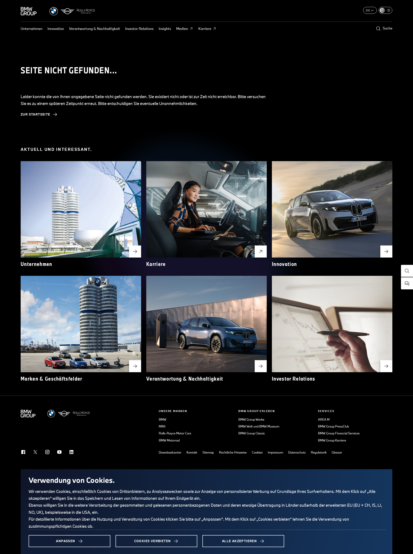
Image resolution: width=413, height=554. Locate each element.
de (368, 10)
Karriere (204, 28)
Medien (182, 28)
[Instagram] (47, 452)
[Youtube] (59, 452)
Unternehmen (31, 28)
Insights (165, 28)
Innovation (56, 28)
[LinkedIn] (71, 452)
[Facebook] (23, 452)
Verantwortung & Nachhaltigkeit (94, 28)
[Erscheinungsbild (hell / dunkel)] (385, 10)
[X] (35, 452)
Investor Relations (139, 28)
